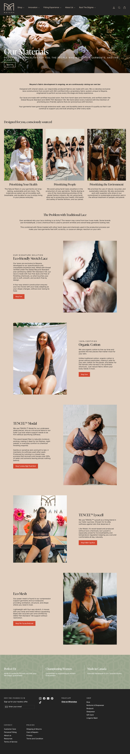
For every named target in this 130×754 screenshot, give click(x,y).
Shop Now (9, 65)
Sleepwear (91, 711)
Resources (8, 738)
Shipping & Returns (34, 729)
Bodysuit (90, 708)
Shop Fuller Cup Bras (88, 543)
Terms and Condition (35, 738)
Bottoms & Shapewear (95, 705)
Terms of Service (10, 742)
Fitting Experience (51, 8)
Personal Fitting (10, 732)
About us (7, 735)
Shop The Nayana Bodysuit (24, 623)
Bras (88, 702)
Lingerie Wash (92, 718)
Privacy (29, 735)
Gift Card (90, 715)
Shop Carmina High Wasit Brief (25, 466)
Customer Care (10, 729)
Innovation (33, 8)
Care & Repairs (32, 732)
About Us (69, 8)
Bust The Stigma (86, 8)
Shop (20, 8)
